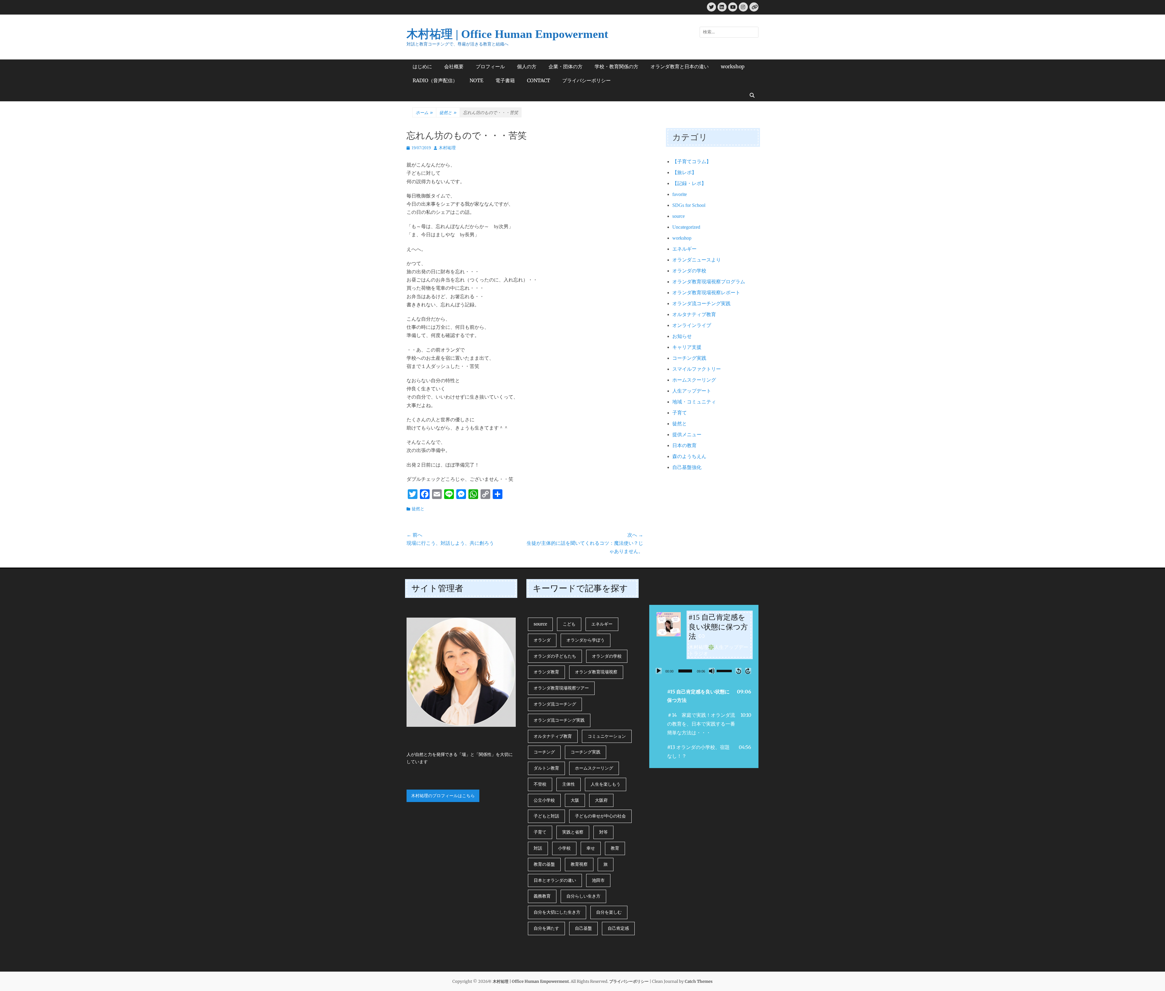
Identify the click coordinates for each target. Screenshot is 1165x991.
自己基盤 (583, 928)
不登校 (540, 784)
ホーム (424, 112)
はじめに (422, 66)
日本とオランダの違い (555, 880)
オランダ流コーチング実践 (701, 303)
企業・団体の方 (565, 66)
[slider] (685, 670)
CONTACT (538, 80)
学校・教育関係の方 (616, 66)
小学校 (564, 848)
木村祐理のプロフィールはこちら (443, 795)
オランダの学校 (689, 270)
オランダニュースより (696, 259)
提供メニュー (686, 434)
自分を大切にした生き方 (557, 912)
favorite (679, 194)
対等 (603, 832)
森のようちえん (689, 456)
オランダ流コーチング (555, 704)
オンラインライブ (691, 325)
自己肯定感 (618, 928)
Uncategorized (686, 227)
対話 (538, 848)
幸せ (590, 848)
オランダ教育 (546, 672)
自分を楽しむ (609, 912)
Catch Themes (699, 981)
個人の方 (526, 66)
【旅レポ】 (684, 172)
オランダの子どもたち (555, 656)
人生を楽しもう (605, 784)
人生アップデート (691, 390)
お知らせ (682, 336)
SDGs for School (688, 205)
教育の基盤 (544, 864)
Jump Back (738, 671)
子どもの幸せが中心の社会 (600, 816)
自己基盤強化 (686, 467)
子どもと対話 (546, 816)
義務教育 (542, 896)
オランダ (542, 640)
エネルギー (684, 248)
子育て (679, 412)
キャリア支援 (686, 347)
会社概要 (454, 66)
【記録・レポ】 (689, 183)
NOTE (476, 80)
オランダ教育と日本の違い (679, 66)
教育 (615, 848)
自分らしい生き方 (583, 896)
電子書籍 (505, 80)
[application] (703, 671)
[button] (703, 696)
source (678, 216)
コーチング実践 (689, 358)
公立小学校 (544, 800)
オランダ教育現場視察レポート (706, 292)
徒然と (448, 112)
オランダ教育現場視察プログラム (708, 281)
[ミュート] (712, 671)
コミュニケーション (607, 736)
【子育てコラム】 (691, 161)
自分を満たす (546, 928)
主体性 (568, 784)
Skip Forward (748, 671)
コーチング (544, 752)
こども (569, 624)
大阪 (575, 800)
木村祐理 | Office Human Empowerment (507, 34)
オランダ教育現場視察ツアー (561, 688)
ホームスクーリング (694, 380)
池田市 (598, 880)
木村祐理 (447, 148)
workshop (733, 66)
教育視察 (579, 864)
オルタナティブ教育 (694, 314)
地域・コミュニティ (694, 401)
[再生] (659, 671)
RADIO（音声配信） (435, 80)
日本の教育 (684, 445)
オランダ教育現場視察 (596, 672)
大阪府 (601, 800)
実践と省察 (572, 832)
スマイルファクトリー (696, 369)
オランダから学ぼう (585, 640)
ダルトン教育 (546, 768)
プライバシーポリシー (586, 80)
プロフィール (490, 66)
